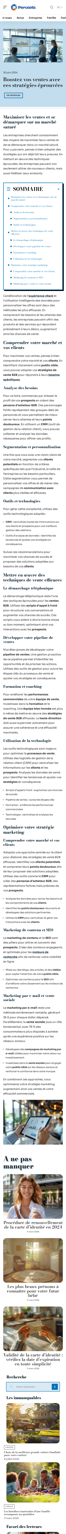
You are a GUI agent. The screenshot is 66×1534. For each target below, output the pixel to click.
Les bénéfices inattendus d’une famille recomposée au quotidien (27, 1512)
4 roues (9, 1447)
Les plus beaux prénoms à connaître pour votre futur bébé (33, 1291)
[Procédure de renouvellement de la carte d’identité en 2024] (33, 1196)
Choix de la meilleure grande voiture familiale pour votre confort (32, 1453)
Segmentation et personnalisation (30, 218)
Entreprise (14, 95)
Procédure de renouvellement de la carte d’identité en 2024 (33, 1224)
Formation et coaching (24, 252)
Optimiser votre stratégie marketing (29, 265)
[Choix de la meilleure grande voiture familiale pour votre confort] (33, 1423)
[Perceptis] (23, 7)
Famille (9, 1506)
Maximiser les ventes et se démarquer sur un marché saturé (34, 198)
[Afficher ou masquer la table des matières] (51, 189)
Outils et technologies (24, 225)
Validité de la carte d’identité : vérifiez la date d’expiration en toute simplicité (33, 1359)
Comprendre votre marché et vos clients (31, 206)
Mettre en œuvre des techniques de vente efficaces (32, 232)
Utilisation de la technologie (27, 259)
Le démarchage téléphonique (28, 240)
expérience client (41, 296)
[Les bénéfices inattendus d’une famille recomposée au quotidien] (33, 1482)
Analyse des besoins (23, 212)
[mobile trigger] (6, 7)
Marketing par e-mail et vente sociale (32, 284)
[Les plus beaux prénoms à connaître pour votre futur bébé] (33, 1260)
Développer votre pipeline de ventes (32, 246)
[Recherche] (51, 7)
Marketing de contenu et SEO (28, 277)
